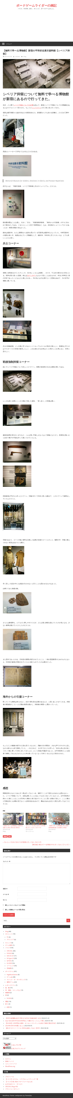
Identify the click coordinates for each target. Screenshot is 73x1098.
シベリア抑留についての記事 (23, 105)
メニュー (9, 44)
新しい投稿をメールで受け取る (15, 910)
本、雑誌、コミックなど (13, 990)
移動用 (7, 993)
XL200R (9, 963)
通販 (6, 1001)
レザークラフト (10, 985)
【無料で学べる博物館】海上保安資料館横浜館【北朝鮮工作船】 (58, 826)
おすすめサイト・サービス (13, 1084)
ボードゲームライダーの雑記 (36, 5)
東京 (10, 836)
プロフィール (9, 1077)
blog (24, 56)
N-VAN (9, 998)
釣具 (8, 1007)
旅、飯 (7, 988)
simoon (17, 56)
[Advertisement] (36, 27)
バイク (7, 948)
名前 (5, 889)
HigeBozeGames (12, 974)
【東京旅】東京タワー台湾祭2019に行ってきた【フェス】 (50, 844)
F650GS (9, 953)
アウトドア (10, 939)
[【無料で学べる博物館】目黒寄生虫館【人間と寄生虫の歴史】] (13, 819)
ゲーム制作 (8, 945)
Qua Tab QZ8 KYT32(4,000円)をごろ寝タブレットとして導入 (24, 1021)
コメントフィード (11, 1064)
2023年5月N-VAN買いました (14, 1026)
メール (6, 894)
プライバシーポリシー (12, 1089)
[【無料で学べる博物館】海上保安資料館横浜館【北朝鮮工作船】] (58, 819)
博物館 (5, 836)
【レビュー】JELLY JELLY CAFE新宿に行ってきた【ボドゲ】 (35, 826)
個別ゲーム (10, 982)
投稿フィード (9, 1061)
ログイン (8, 1059)
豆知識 (9, 968)
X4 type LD (10, 958)
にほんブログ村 (16, 1045)
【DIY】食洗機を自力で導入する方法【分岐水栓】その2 (23, 1018)
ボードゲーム (9, 971)
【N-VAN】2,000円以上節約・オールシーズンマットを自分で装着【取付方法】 (30, 1023)
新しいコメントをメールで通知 (15, 905)
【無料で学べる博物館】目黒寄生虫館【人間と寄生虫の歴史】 (13, 826)
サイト (5, 900)
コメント (6, 861)
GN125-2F (10, 956)
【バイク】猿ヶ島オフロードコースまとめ (18, 1082)
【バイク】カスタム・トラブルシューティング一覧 (21, 1079)
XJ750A (9, 961)
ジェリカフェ (36, 108)
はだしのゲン (31, 275)
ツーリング (10, 966)
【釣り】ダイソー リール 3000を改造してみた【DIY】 (22, 1028)
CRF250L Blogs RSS (11, 1086)
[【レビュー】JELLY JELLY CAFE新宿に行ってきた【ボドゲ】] (36, 819)
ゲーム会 (9, 977)
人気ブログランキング (18, 1048)
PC (7, 937)
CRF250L (10, 951)
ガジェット (8, 934)
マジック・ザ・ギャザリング (16, 979)
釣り (6, 1004)
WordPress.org (10, 1066)
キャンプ (8, 943)
